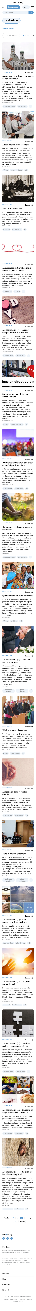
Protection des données (10, 1299)
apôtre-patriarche (9, 106)
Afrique (5, 170)
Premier (6, 1218)
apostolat (6, 229)
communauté (22, 106)
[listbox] (26, 7)
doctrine (17, 291)
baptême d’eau (8, 355)
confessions (7, 291)
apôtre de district (16, 170)
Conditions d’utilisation (25, 1299)
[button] (29, 72)
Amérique (14, 621)
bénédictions (20, 943)
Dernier (22, 1221)
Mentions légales (18, 1301)
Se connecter (13, 7)
